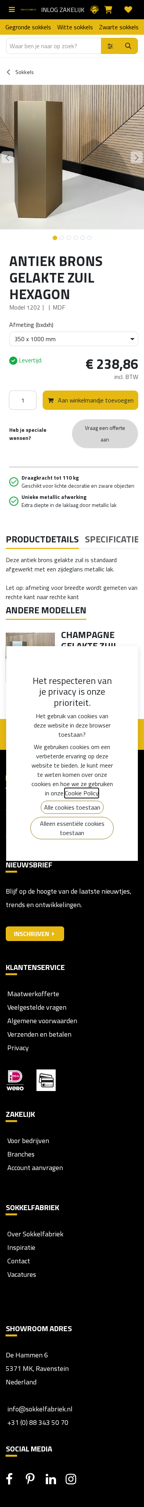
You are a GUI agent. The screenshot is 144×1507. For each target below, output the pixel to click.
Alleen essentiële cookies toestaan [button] (72, 828)
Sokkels (24, 72)
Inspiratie (21, 1247)
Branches (20, 1154)
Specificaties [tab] (114, 539)
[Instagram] (75, 1479)
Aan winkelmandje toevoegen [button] (95, 400)
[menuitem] (28, 27)
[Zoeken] (128, 46)
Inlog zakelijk (62, 9)
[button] (7, 157)
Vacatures (21, 1274)
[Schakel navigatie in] (13, 9)
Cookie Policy (81, 793)
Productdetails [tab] (42, 539)
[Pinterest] (35, 1479)
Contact (18, 1261)
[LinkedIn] (55, 1479)
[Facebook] (15, 1479)
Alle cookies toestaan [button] (72, 807)
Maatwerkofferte (33, 993)
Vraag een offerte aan (105, 433)
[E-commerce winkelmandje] (111, 9)
